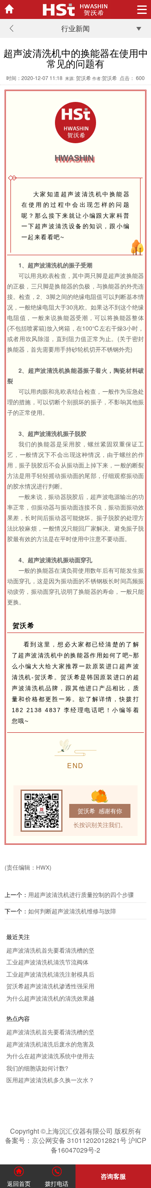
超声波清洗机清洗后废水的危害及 (50, 1044)
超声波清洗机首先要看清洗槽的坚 (50, 950)
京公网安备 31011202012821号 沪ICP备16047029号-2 (89, 1145)
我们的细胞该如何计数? (37, 1068)
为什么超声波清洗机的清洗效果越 (50, 998)
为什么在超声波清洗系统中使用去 (50, 1056)
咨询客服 (113, 1176)
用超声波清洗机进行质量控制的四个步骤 (81, 895)
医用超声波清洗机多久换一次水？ (50, 1080)
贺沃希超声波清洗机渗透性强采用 (50, 986)
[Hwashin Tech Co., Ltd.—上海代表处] (75, 9)
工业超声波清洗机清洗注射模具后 (50, 974)
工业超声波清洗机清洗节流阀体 (47, 962)
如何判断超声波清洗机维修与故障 (72, 911)
